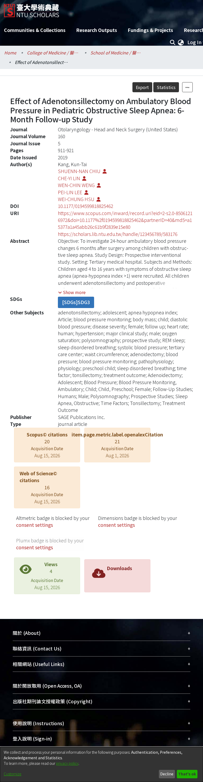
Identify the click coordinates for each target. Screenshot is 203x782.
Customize (12, 773)
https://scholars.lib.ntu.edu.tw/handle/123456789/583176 (117, 234)
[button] (72, 292)
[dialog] (101, 764)
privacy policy (67, 763)
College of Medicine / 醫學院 (53, 52)
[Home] (31, 8)
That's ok (187, 773)
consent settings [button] (34, 525)
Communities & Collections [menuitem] (35, 30)
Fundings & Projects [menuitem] (150, 30)
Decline (166, 773)
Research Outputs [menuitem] (96, 30)
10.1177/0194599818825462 (85, 206)
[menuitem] (180, 42)
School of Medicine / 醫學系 (116, 52)
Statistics (166, 87)
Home (10, 52)
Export (142, 87)
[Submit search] (172, 42)
